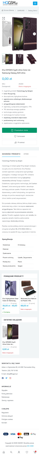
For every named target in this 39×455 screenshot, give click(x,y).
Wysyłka (4, 390)
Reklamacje (5, 397)
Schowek (21, 136)
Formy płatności (7, 394)
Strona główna (9, 10)
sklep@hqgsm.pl (12, 374)
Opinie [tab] (26, 154)
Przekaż (21, 142)
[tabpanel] (19, 213)
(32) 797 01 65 (13, 370)
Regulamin (5, 413)
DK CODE (30, 446)
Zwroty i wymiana (7, 400)
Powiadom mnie (21, 130)
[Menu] (35, 3)
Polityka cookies (7, 419)
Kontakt (4, 423)
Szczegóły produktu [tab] (11, 154)
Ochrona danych (7, 416)
